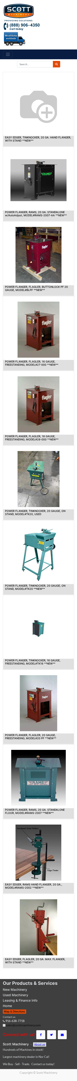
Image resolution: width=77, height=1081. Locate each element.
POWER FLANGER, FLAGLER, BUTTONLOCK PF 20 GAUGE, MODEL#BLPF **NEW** (36, 288)
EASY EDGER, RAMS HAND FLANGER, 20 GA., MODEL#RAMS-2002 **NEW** (33, 886)
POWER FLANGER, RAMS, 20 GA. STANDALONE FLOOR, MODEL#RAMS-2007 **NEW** (35, 811)
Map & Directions (14, 1011)
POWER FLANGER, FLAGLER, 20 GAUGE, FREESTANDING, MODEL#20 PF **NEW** (30, 736)
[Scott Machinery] (18, 12)
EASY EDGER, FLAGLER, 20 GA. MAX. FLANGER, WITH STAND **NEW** (35, 961)
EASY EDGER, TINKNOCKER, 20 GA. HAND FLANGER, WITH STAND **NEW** (38, 139)
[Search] (56, 64)
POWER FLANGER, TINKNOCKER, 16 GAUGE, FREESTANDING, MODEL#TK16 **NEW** (32, 662)
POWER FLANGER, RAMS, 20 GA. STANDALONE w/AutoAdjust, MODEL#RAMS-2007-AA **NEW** (36, 213)
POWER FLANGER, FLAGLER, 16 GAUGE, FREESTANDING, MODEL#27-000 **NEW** (31, 363)
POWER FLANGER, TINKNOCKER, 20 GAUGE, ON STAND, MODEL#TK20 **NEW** (35, 587)
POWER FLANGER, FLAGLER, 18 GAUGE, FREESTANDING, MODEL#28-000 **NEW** (31, 438)
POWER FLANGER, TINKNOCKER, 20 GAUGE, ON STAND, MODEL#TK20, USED (35, 512)
